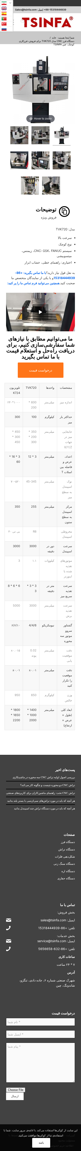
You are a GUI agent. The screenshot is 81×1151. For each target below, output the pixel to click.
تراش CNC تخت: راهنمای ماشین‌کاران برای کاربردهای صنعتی (40, 793)
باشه (41, 1142)
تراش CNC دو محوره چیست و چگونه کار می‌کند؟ (47, 785)
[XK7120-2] (41, 136)
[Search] (22, 22)
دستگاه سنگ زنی (64, 863)
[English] (6, 8)
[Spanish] (6, 13)
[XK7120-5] (41, 161)
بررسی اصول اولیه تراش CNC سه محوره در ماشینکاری (44, 777)
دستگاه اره (68, 871)
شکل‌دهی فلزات (65, 856)
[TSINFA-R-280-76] (47, 22)
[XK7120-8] (30, 186)
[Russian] (6, 29)
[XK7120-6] (19, 161)
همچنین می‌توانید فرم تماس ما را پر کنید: (33, 283)
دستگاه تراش (66, 849)
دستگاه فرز (68, 842)
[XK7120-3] (19, 136)
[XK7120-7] (51, 186)
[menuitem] (22, 22)
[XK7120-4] (62, 161)
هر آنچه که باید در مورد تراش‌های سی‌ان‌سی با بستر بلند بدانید (41, 800)
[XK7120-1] (62, 136)
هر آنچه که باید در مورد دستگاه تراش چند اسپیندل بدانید (44, 808)
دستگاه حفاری (66, 878)
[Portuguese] (6, 18)
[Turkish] (6, 24)
